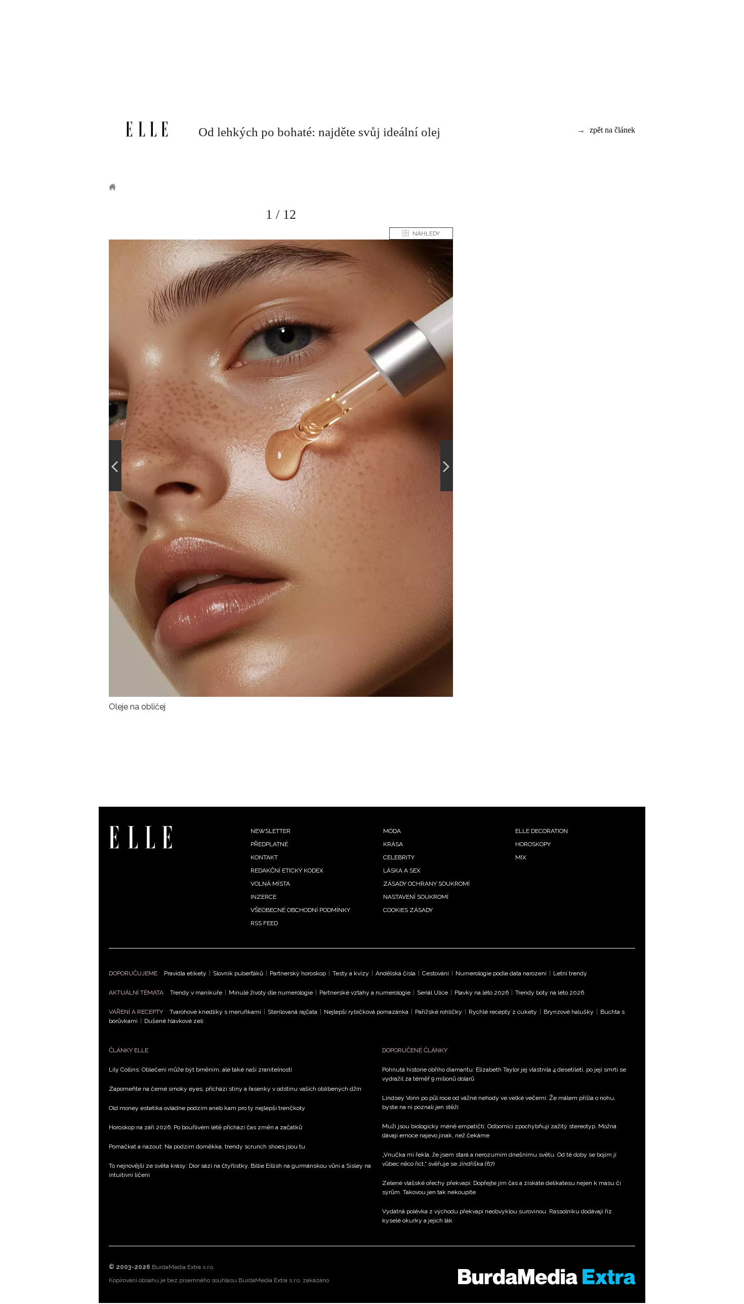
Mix (520, 857)
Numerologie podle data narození (501, 973)
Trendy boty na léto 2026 (549, 992)
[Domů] (147, 129)
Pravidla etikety (185, 973)
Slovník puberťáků (238, 973)
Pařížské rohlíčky (438, 1011)
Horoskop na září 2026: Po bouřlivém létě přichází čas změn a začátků (205, 1127)
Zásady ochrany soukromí (426, 883)
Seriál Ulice (432, 992)
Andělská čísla (396, 973)
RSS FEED (264, 923)
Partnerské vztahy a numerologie (364, 992)
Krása (140, 187)
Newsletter (271, 831)
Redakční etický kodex (287, 870)
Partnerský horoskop (298, 973)
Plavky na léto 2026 (481, 992)
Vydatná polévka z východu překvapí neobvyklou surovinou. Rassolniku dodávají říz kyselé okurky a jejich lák (497, 1216)
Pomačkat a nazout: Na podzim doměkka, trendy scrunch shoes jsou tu (207, 1146)
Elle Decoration (541, 831)
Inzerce (263, 896)
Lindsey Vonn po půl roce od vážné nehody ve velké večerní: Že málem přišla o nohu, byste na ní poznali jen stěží (498, 1102)
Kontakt (264, 857)
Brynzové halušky (569, 1011)
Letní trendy (570, 973)
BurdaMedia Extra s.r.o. (183, 1267)
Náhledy (426, 233)
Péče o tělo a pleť (198, 187)
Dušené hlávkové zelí (173, 1020)
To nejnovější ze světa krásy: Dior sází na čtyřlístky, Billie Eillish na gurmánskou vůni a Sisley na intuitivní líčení (240, 1170)
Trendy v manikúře (196, 992)
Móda (392, 831)
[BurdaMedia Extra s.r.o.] (546, 1276)
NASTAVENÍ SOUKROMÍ (415, 896)
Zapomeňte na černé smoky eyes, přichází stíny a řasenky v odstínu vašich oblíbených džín (235, 1088)
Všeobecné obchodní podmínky (300, 910)
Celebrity (399, 857)
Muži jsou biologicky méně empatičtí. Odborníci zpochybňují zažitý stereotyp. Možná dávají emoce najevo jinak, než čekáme (499, 1131)
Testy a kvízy (351, 973)
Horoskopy (533, 844)
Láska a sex (402, 870)
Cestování (435, 973)
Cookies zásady (408, 910)
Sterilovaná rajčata (292, 1011)
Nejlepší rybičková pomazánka (366, 1011)
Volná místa (270, 883)
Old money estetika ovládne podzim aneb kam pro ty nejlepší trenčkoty (207, 1108)
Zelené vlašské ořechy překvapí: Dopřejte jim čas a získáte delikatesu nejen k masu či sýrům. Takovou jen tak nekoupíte (501, 1187)
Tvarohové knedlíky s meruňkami (215, 1011)
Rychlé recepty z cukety (503, 1011)
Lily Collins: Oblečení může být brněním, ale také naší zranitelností (200, 1069)
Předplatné (269, 844)
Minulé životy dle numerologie (271, 992)
